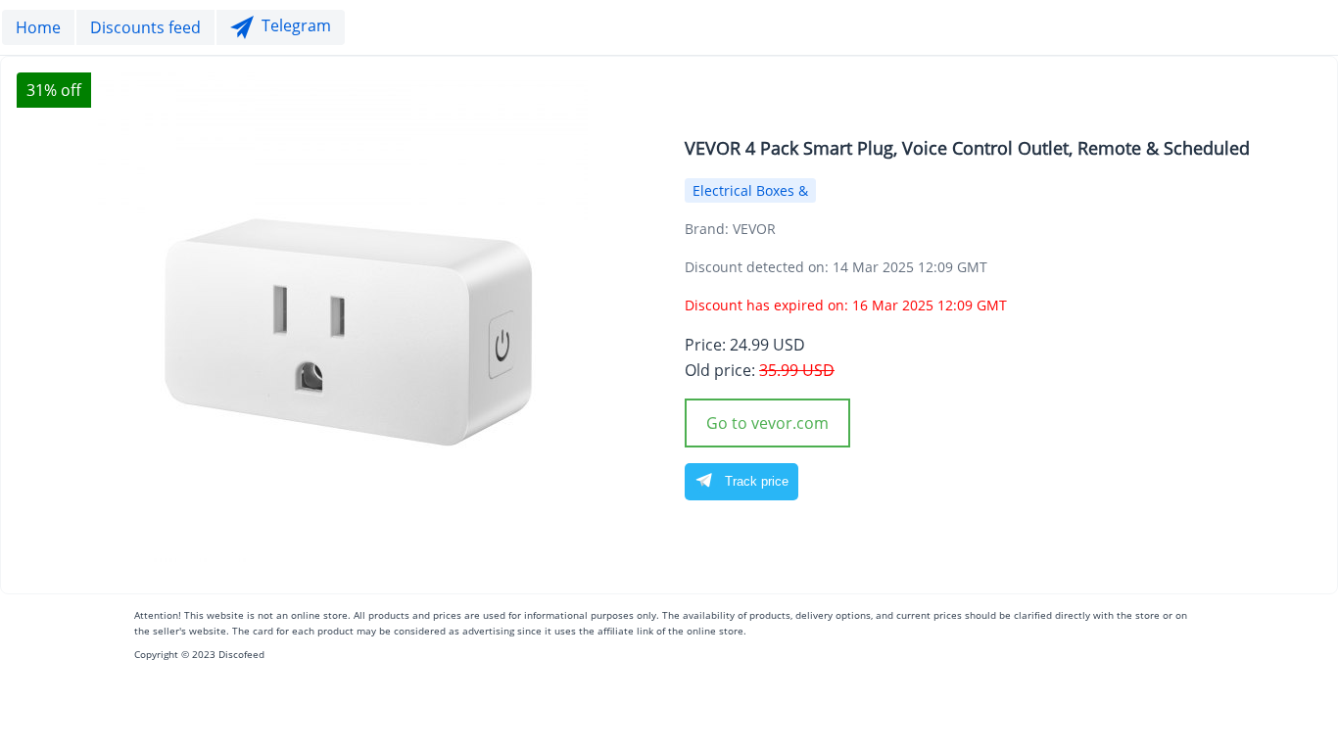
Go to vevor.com (767, 423)
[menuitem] (38, 27)
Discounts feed (145, 27)
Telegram (296, 26)
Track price (754, 481)
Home (38, 27)
